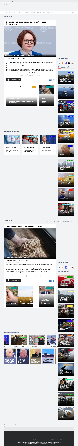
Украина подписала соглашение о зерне (45, 100)
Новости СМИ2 (7, 309)
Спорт (43, 12)
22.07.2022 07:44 (45, 294)
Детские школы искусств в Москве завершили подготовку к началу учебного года (65, 387)
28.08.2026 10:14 (10, 346)
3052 (69, 398)
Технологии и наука (14, 136)
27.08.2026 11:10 (64, 76)
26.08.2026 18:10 (64, 164)
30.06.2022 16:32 (8, 299)
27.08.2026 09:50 (64, 136)
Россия (5, 12)
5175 (69, 311)
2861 (69, 339)
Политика (20, 12)
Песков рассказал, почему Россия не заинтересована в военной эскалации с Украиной (65, 153)
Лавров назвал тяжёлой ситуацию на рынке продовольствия (46, 300)
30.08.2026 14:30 (64, 295)
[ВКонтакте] (50, 80)
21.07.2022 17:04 (12, 98)
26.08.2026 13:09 (46, 146)
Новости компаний (68, 131)
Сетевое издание (44, 439)
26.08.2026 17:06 (10, 145)
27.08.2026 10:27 (64, 106)
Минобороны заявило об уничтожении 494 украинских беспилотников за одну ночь (65, 372)
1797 (69, 164)
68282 (70, 295)
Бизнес (72, 221)
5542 (51, 146)
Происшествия (50, 12)
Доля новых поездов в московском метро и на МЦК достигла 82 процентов (65, 109)
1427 (69, 91)
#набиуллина (23, 75)
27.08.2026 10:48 (64, 91)
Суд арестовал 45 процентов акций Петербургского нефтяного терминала (65, 416)
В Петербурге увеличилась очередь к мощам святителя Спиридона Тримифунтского (65, 299)
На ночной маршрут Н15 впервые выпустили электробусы (65, 328)
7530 (33, 346)
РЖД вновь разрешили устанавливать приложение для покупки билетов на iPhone (12, 149)
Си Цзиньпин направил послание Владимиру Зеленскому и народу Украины (47, 150)
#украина (23, 276)
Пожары (70, 350)
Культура (39, 12)
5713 (33, 145)
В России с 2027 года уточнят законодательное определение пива (65, 314)
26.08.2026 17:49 (64, 180)
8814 (13, 299)
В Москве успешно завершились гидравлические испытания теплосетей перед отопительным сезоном (65, 196)
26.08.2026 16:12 (28, 145)
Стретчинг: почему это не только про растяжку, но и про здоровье (65, 139)
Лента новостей (12, 12)
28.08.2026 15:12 (28, 346)
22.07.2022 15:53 (45, 94)
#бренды (31, 75)
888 (69, 106)
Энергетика (48, 221)
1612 (69, 383)
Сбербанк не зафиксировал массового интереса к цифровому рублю (65, 284)
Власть (34, 136)
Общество (33, 12)
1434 (69, 193)
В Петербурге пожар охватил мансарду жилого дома (65, 358)
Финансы (70, 160)
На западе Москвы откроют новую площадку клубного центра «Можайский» (66, 183)
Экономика (26, 12)
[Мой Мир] (53, 80)
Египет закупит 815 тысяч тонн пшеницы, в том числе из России (16, 302)
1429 (69, 150)
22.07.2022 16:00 (18, 58)
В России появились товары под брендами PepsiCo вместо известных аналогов (20, 101)
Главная (13, 434)
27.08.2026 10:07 (64, 120)
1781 (69, 120)
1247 (69, 76)
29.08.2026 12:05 (46, 346)
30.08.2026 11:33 (64, 383)
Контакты (66, 434)
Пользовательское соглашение (60, 441)
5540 (69, 413)
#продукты (36, 276)
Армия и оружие (68, 364)
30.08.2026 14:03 (64, 311)
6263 (51, 346)
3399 (69, 369)
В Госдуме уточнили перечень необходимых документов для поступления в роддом (65, 343)
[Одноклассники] (51, 80)
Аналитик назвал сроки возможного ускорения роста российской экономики (65, 168)
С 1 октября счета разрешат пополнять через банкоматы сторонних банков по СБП (65, 401)
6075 (15, 145)
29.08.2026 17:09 (64, 398)
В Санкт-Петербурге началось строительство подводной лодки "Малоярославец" (65, 94)
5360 (69, 136)
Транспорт (69, 101)
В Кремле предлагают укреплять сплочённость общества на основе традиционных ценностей (65, 80)
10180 (16, 346)
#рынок (38, 75)
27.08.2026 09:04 (64, 150)
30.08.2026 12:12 (64, 369)
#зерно (29, 276)
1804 (69, 355)
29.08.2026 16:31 (64, 413)
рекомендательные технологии (48, 443)
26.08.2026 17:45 (64, 193)
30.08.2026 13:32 (64, 326)
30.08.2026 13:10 (64, 339)
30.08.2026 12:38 (64, 355)
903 (69, 326)
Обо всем (70, 306)
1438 (69, 180)
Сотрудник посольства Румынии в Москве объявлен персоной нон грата (65, 124)
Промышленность (68, 87)
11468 (18, 98)
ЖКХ (69, 221)
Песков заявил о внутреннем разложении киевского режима (30, 149)
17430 (43, 295)
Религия (70, 291)
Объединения (69, 379)
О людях (70, 335)
